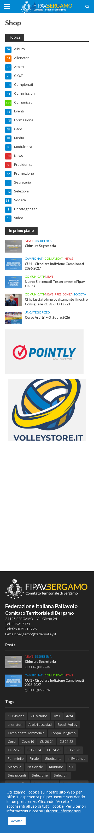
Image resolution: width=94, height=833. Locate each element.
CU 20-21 (47, 741)
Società (79, 294)
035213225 (27, 628)
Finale (34, 758)
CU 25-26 (73, 750)
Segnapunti (17, 775)
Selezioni (61, 775)
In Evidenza (76, 758)
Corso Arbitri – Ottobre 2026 (47, 317)
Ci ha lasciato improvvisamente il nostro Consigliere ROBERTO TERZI (56, 302)
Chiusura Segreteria (40, 246)
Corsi (12, 741)
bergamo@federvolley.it (36, 634)
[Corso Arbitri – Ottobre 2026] (13, 317)
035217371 (20, 623)
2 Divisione (39, 716)
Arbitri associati (40, 724)
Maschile (14, 767)
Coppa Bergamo (63, 733)
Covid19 (28, 741)
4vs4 (69, 716)
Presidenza (63, 294)
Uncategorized (37, 312)
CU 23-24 (34, 750)
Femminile (16, 758)
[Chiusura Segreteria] (13, 246)
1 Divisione (16, 716)
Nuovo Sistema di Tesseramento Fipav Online (55, 284)
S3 (71, 767)
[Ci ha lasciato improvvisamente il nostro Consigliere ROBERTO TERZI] (13, 299)
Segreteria (42, 241)
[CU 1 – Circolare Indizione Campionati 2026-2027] (13, 263)
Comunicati (53, 258)
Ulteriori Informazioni (62, 810)
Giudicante (53, 758)
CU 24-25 (54, 750)
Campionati (34, 258)
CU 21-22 (66, 741)
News (29, 241)
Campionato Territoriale (26, 733)
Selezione (40, 775)
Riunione (56, 767)
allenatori (15, 724)
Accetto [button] (16, 821)
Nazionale (35, 767)
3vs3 (56, 716)
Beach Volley (67, 724)
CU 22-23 (14, 750)
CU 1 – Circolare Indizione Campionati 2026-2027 (54, 266)
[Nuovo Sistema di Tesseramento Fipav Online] (13, 281)
